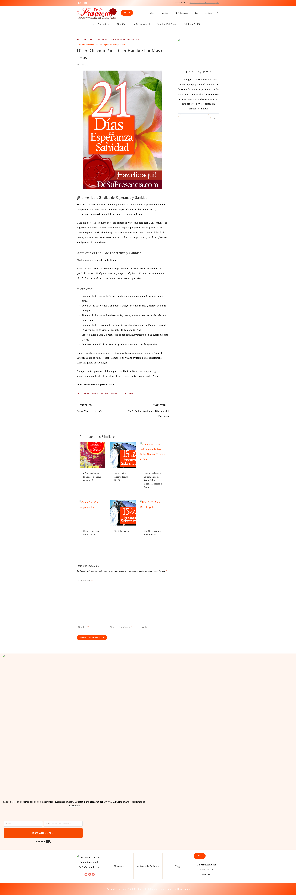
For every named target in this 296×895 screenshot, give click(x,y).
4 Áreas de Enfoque (148, 866)
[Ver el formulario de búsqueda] (217, 13)
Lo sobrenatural (141, 24)
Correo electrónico (121, 627)
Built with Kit (43, 841)
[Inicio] (78, 39)
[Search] (215, 117)
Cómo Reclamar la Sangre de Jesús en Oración (92, 476)
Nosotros (164, 13)
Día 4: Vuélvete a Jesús (89, 408)
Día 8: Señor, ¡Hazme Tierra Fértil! (121, 476)
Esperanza (116, 393)
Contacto (208, 13)
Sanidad (129, 393)
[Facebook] (79, 2)
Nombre (83, 627)
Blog (196, 13)
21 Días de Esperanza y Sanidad (91, 45)
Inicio (152, 13)
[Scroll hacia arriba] (290, 885)
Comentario (85, 580)
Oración (121, 24)
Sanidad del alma (167, 24)
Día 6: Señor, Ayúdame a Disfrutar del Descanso (148, 410)
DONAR (127, 13)
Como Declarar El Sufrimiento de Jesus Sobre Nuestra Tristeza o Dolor (153, 480)
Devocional (111, 45)
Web (144, 627)
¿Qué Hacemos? (181, 13)
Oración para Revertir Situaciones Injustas (204, 3)
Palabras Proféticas (194, 24)
